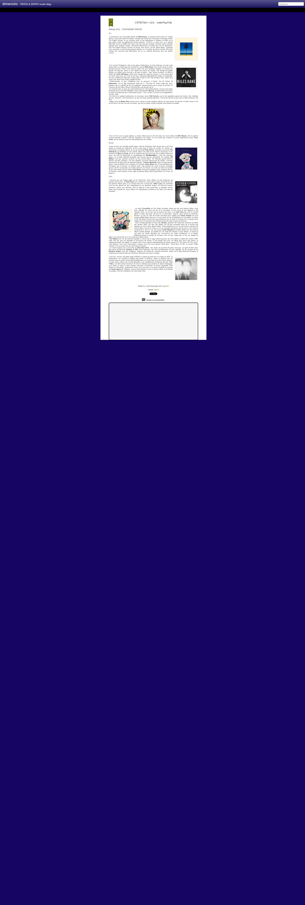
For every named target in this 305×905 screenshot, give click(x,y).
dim (167, 286)
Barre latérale (39, 10)
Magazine (19, 10)
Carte (12, 10)
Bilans (157, 289)
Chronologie (61, 10)
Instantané (51, 10)
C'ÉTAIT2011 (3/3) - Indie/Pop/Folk (153, 22)
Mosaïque (29, 10)
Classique (5, 10)
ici (159, 187)
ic (143, 83)
